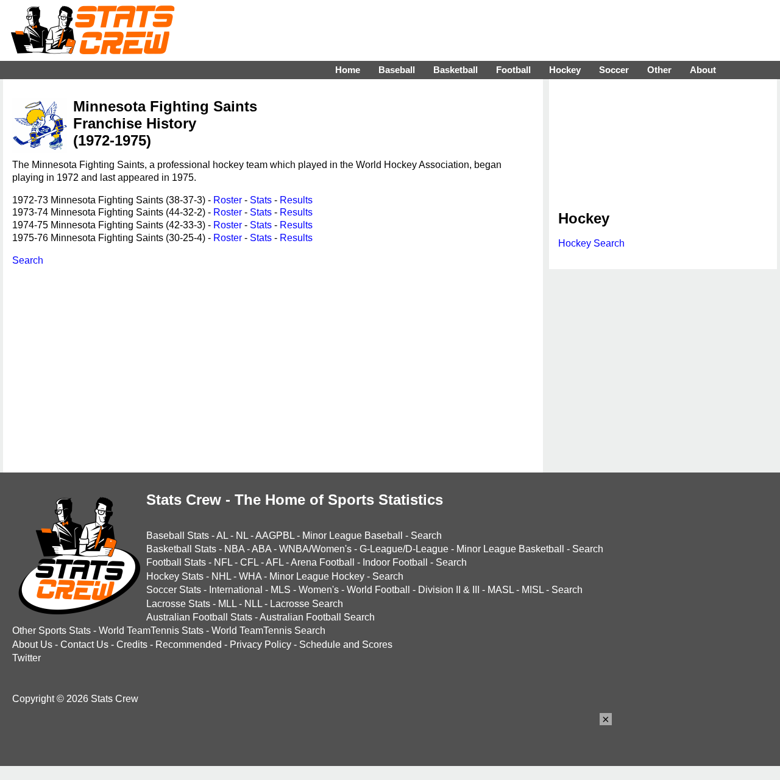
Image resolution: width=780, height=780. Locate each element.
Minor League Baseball (352, 535)
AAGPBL (274, 535)
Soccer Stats (173, 590)
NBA (234, 549)
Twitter (26, 658)
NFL (223, 562)
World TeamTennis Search (268, 630)
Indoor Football (395, 562)
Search (27, 260)
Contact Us (84, 644)
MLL (227, 604)
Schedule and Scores (345, 644)
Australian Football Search (317, 617)
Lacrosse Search (306, 604)
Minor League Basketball (510, 549)
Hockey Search (591, 243)
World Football (378, 590)
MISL (533, 590)
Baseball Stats (177, 535)
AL (222, 535)
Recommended (188, 644)
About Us (32, 644)
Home (347, 70)
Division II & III (449, 590)
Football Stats (176, 562)
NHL (221, 576)
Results (296, 200)
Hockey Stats (175, 576)
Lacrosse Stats (178, 604)
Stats (261, 200)
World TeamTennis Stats (151, 630)
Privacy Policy (260, 644)
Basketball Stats (181, 549)
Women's (319, 590)
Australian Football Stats (199, 617)
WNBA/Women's (315, 549)
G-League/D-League (404, 549)
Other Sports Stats (51, 630)
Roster (227, 200)
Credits (131, 644)
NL (242, 535)
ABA (261, 549)
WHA (250, 576)
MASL (501, 590)
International (236, 590)
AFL (274, 562)
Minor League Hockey (316, 576)
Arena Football (323, 562)
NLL (253, 604)
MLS (281, 590)
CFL (249, 562)
